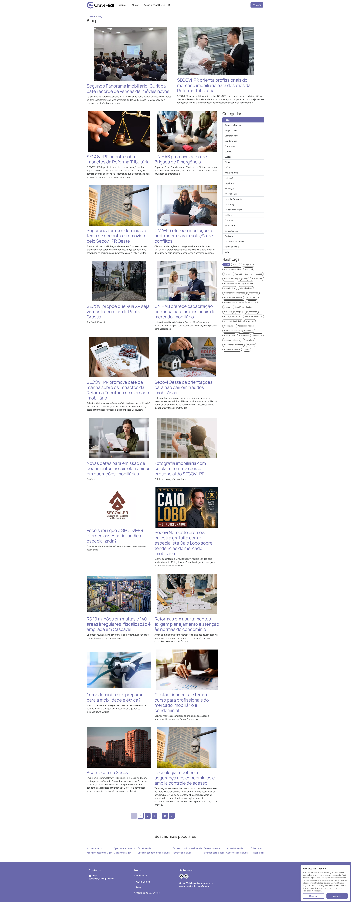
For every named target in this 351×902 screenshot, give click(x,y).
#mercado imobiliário (233, 321)
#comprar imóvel (245, 283)
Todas (227, 120)
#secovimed (229, 335)
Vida (227, 252)
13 (165, 815)
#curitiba (252, 302)
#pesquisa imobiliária (246, 326)
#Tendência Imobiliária (233, 344)
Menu (258, 4)
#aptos (227, 274)
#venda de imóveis (232, 349)
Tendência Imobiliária (234, 241)
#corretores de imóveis (234, 302)
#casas (259, 274)
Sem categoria (231, 231)
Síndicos (229, 236)
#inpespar (240, 311)
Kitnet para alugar (260, 852)
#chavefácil (229, 283)
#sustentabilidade (232, 340)
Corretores (230, 146)
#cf (245, 278)
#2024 (236, 264)
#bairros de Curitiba (243, 274)
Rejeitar (313, 895)
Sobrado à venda (234, 848)
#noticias (250, 321)
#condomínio (229, 288)
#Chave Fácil (257, 278)
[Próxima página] (172, 816)
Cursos (228, 156)
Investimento (231, 193)
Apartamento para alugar (99, 852)
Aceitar (337, 895)
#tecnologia (249, 340)
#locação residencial (253, 316)
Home (91, 16)
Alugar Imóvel (231, 130)
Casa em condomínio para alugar (154, 852)
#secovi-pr (249, 330)
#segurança (244, 335)
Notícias (228, 215)
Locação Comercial (233, 199)
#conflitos (253, 293)
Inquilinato (229, 183)
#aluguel (249, 269)
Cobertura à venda (260, 848)
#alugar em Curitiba (232, 269)
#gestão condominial (243, 307)
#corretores (251, 297)
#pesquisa (228, 326)
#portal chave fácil (232, 330)
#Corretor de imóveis (233, 297)
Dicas (227, 162)
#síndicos (257, 335)
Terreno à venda (212, 848)
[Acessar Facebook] (181, 876)
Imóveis (228, 167)
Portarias (229, 220)
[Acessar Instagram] (186, 876)
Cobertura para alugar (237, 852)
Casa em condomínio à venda (187, 848)
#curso (227, 307)
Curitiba (228, 151)
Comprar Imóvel (232, 135)
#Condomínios (246, 288)
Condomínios (231, 141)
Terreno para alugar (182, 852)
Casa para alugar (122, 852)
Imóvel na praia (231, 172)
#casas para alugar (232, 278)
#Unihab (251, 344)
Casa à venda (144, 848)
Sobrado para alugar (214, 852)
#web (247, 349)
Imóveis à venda (95, 848)
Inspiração (229, 188)
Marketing (229, 204)
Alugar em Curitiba (233, 125)
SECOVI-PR (230, 225)
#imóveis (228, 311)
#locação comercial (232, 316)
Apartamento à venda (124, 848)
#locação (253, 311)
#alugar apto (248, 264)
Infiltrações (230, 178)
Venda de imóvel (232, 246)
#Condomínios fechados (234, 293)
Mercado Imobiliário (233, 209)
